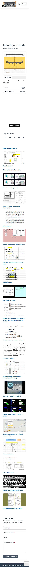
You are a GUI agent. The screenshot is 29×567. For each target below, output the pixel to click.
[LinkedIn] (19, 137)
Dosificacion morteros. (9, 300)
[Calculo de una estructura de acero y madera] (14, 405)
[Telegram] (23, 137)
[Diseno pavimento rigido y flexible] (14, 499)
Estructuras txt (7, 226)
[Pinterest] (14, 137)
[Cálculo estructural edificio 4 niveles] (14, 481)
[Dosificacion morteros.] (14, 291)
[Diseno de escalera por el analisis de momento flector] (14, 425)
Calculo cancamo (8, 166)
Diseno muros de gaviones (10, 188)
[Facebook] (5, 137)
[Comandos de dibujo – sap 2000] (14, 387)
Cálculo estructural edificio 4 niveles (13, 490)
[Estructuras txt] (14, 217)
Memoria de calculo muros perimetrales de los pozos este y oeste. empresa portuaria (14, 320)
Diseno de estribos (8, 454)
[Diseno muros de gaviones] (14, 179)
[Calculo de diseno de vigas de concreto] (14, 235)
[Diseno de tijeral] (14, 273)
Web (5, 537)
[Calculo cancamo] (14, 157)
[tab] (7, 77)
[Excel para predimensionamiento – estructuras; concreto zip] (14, 367)
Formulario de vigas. (8, 358)
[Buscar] (19, 4)
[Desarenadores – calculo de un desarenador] (14, 197)
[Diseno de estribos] (14, 445)
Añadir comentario (9, 542)
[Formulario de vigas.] (14, 349)
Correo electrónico (9, 532)
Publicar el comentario (11, 556)
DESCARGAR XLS (14, 125)
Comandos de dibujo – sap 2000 (12, 396)
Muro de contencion (8, 472)
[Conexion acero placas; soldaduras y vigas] (14, 253)
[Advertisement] (14, 23)
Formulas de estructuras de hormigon (13, 340)
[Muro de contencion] (14, 463)
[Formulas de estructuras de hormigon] (14, 331)
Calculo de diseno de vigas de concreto (14, 244)
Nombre (6, 528)
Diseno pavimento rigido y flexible (12, 508)
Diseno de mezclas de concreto (12, 170)
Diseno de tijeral (7, 282)
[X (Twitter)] (10, 137)
